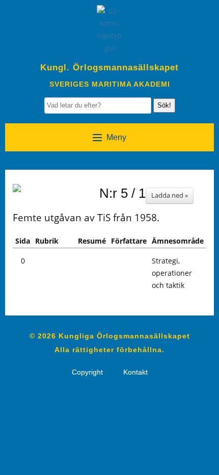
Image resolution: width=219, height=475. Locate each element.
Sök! (164, 105)
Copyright (87, 372)
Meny (116, 137)
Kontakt (135, 372)
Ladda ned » (169, 195)
